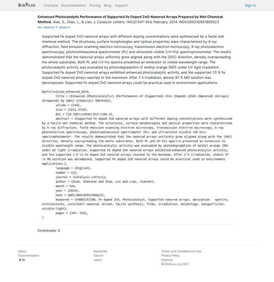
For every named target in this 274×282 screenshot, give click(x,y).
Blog (107, 5)
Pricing (95, 5)
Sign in (250, 5)
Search (98, 255)
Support (121, 5)
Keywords (100, 251)
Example (51, 5)
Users (98, 259)
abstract (49, 27)
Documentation (73, 5)
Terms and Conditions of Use (181, 251)
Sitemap (167, 259)
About (22, 251)
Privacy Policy (170, 255)
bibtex (63, 27)
